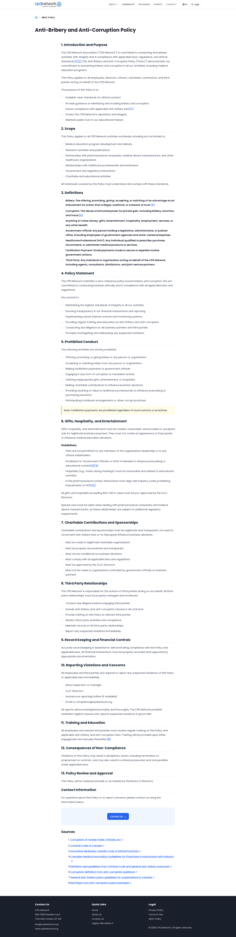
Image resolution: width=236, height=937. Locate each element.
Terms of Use (156, 914)
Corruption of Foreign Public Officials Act (95, 839)
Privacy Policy (156, 910)
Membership (128, 4)
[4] (96, 465)
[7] (132, 109)
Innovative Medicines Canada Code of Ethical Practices (104, 851)
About (112, 4)
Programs (144, 4)
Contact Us (118, 816)
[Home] (36, 17)
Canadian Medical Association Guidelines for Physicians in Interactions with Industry (122, 856)
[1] (76, 61)
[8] (109, 739)
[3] (92, 465)
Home (95, 910)
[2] (80, 61)
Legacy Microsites (101, 923)
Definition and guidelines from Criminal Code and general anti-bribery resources (119, 866)
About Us (96, 914)
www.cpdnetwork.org (46, 928)
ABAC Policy (155, 918)
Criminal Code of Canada (86, 845)
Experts (158, 4)
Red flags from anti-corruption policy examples (99, 882)
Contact (171, 4)
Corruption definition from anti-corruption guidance (102, 872)
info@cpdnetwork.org (46, 924)
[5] (153, 205)
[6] (81, 215)
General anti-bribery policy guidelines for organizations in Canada (111, 877)
